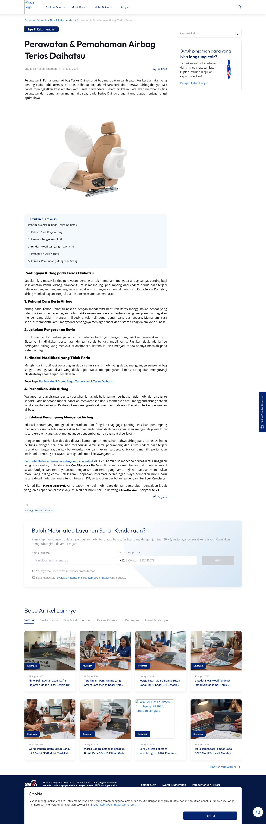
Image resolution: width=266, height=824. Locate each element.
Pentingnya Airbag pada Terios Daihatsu (52, 225)
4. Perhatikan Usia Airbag (43, 253)
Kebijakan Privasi (98, 577)
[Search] (236, 33)
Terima (210, 816)
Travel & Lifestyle (156, 620)
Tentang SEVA (148, 785)
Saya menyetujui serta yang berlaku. (81, 577)
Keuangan (132, 620)
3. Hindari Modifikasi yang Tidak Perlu (51, 246)
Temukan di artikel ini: (43, 219)
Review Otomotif (108, 620)
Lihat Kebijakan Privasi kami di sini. (114, 804)
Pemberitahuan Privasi (206, 785)
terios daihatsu (44, 510)
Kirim (218, 560)
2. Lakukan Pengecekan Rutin (46, 239)
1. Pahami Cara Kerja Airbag (45, 232)
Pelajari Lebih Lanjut (194, 83)
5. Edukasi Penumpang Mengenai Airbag (52, 261)
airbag (29, 510)
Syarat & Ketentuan (69, 577)
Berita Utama (49, 620)
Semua (29, 620)
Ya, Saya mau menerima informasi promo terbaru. (66, 571)
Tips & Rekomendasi (77, 620)
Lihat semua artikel (223, 767)
